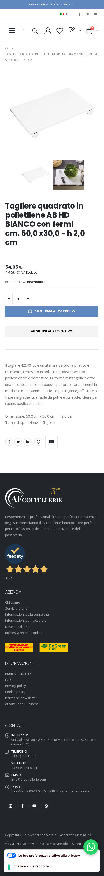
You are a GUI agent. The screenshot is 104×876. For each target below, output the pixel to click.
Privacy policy (15, 685)
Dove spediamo (17, 626)
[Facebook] (79, 14)
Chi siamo (12, 602)
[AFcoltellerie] (24, 29)
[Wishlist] (60, 30)
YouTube (34, 806)
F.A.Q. (9, 679)
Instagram (11, 806)
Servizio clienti (16, 608)
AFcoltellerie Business (22, 704)
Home (7, 48)
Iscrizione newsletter (21, 698)
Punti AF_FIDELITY (18, 673)
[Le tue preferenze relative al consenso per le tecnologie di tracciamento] (9, 867)
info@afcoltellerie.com (28, 779)
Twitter (18, 442)
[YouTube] (95, 14)
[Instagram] (87, 14)
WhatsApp (46, 806)
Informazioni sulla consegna (27, 614)
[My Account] (48, 30)
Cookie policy (15, 691)
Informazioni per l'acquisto (25, 620)
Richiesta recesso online (24, 632)
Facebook (9, 442)
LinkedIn (27, 442)
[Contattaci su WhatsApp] (90, 847)
